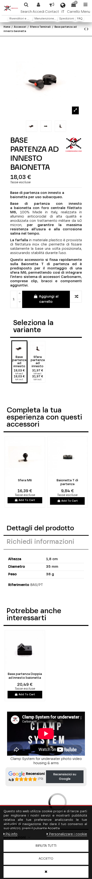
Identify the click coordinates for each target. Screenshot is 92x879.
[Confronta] (22, 475)
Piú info (11, 834)
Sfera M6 (25, 480)
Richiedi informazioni (40, 542)
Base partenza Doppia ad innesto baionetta (25, 676)
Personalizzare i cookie (68, 834)
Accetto (46, 858)
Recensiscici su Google (64, 777)
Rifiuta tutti (46, 846)
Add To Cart (27, 500)
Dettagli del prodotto (40, 528)
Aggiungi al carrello (49, 299)
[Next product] (87, 29)
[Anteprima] (28, 475)
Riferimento (18, 585)
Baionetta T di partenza (67, 482)
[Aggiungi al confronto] (76, 297)
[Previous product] (85, 29)
